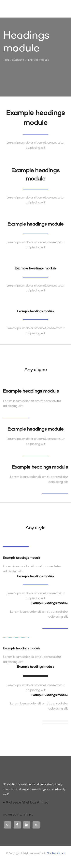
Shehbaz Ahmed (56, 853)
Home (6, 60)
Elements (18, 60)
